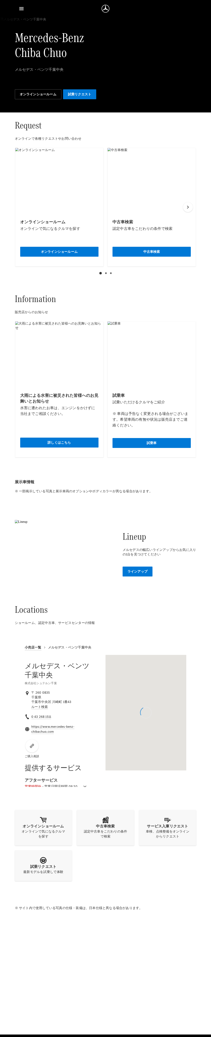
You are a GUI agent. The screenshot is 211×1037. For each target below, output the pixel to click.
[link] (39, 706)
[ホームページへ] (105, 8)
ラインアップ (138, 571)
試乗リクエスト (79, 94)
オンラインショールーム (38, 94)
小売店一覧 (33, 647)
